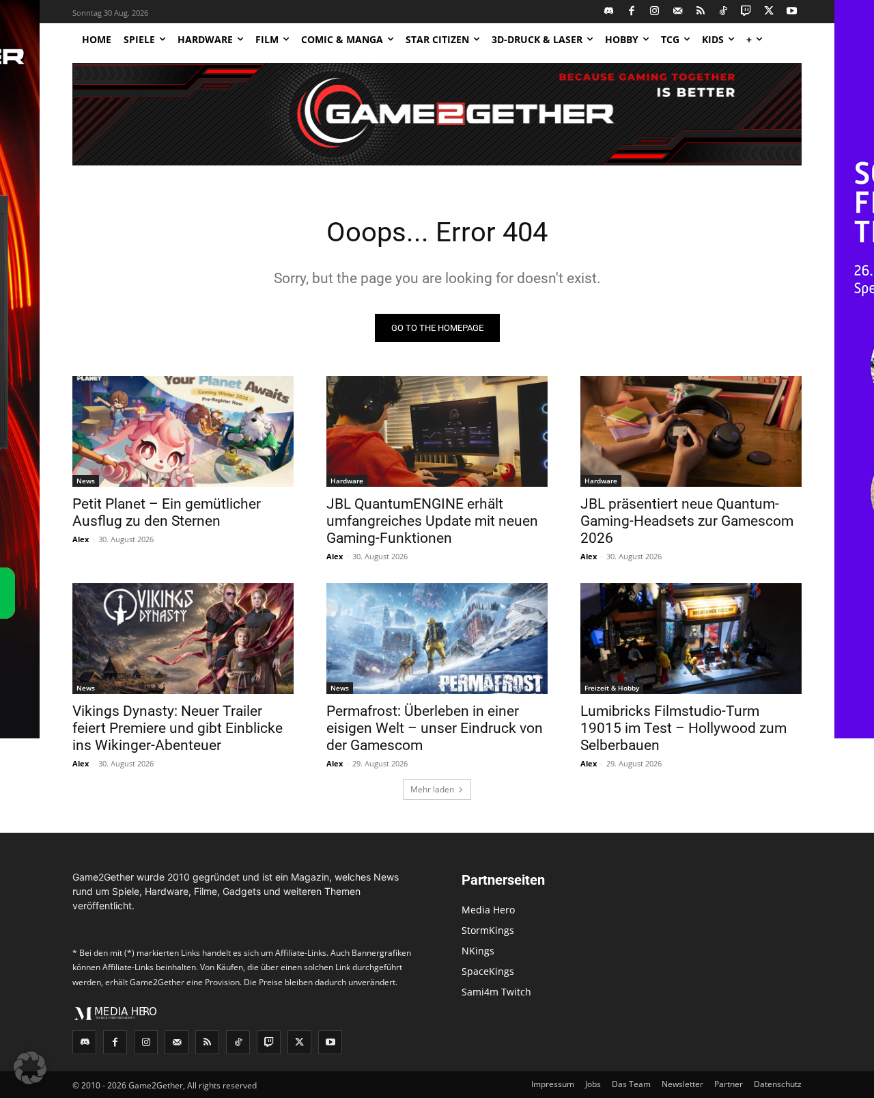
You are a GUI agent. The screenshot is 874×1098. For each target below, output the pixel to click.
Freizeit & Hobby (611, 688)
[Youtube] (792, 12)
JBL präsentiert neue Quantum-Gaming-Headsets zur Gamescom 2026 (686, 521)
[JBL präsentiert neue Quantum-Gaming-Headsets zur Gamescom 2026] (691, 431)
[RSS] (701, 12)
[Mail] (678, 12)
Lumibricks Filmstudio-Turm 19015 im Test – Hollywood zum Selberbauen (683, 728)
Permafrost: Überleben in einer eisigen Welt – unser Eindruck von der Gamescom (434, 728)
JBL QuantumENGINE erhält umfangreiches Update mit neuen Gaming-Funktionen (432, 521)
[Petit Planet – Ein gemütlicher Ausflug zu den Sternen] (183, 431)
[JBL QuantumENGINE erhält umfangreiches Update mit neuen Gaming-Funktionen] (437, 431)
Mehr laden (432, 789)
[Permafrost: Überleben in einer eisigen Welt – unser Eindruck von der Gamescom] (437, 638)
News (85, 480)
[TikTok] (723, 12)
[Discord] (609, 12)
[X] (769, 12)
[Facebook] (632, 12)
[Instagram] (655, 12)
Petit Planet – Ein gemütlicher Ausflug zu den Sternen (166, 512)
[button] (30, 1068)
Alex (80, 539)
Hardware (346, 480)
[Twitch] (747, 12)
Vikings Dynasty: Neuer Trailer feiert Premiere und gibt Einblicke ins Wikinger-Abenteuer (177, 728)
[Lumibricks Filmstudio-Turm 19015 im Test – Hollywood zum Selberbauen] (691, 638)
